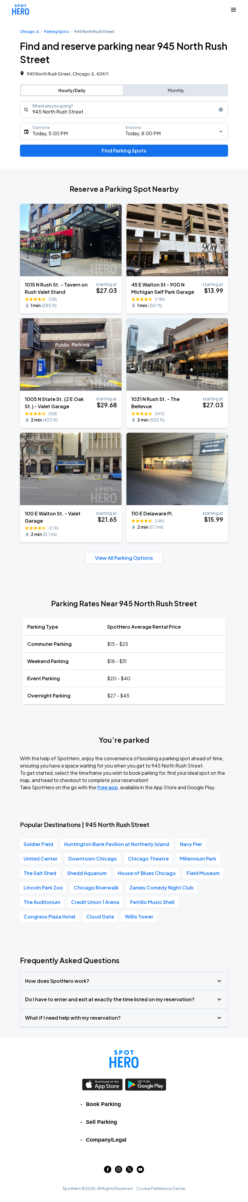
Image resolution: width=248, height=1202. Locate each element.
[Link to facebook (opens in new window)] (107, 1171)
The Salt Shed (40, 873)
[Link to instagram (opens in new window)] (118, 1171)
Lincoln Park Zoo (43, 887)
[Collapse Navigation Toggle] (233, 9)
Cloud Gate (100, 916)
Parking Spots (56, 31)
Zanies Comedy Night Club (161, 887)
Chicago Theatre (148, 858)
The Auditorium (42, 902)
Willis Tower (139, 916)
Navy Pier (191, 844)
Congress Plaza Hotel (49, 916)
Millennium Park (198, 858)
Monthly (176, 90)
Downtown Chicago (92, 858)
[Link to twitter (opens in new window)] (129, 1171)
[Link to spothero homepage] (124, 1059)
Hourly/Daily (72, 90)
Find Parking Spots (124, 150)
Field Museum (203, 873)
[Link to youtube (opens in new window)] (140, 1171)
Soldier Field (38, 844)
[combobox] (124, 109)
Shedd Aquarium (87, 873)
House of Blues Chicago (147, 873)
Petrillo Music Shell (152, 902)
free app (107, 787)
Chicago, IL (29, 31)
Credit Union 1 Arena (95, 902)
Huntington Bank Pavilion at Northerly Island (116, 844)
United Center (40, 858)
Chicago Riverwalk (96, 887)
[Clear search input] (220, 109)
